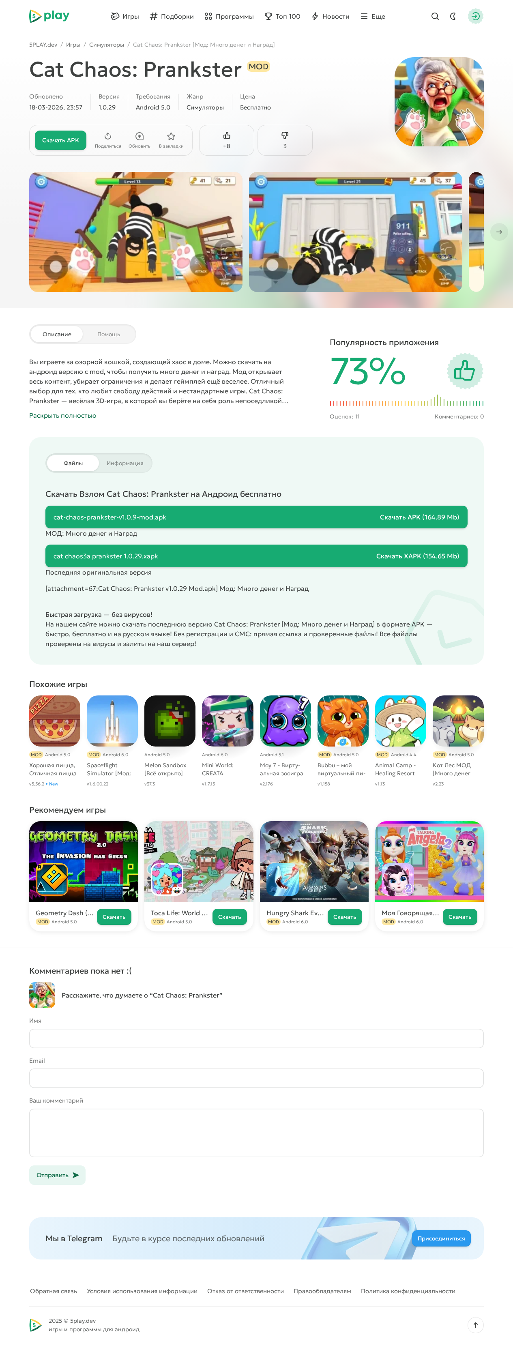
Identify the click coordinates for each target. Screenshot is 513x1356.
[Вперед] (498, 232)
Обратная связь (53, 1291)
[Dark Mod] (453, 16)
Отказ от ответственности (245, 1291)
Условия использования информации (142, 1291)
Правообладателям (322, 1291)
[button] (476, 1325)
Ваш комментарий (56, 1100)
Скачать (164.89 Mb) (419, 517)
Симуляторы (106, 44)
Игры (73, 44)
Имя (35, 1020)
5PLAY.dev (43, 44)
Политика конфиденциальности (408, 1291)
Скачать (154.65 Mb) (417, 556)
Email (37, 1060)
